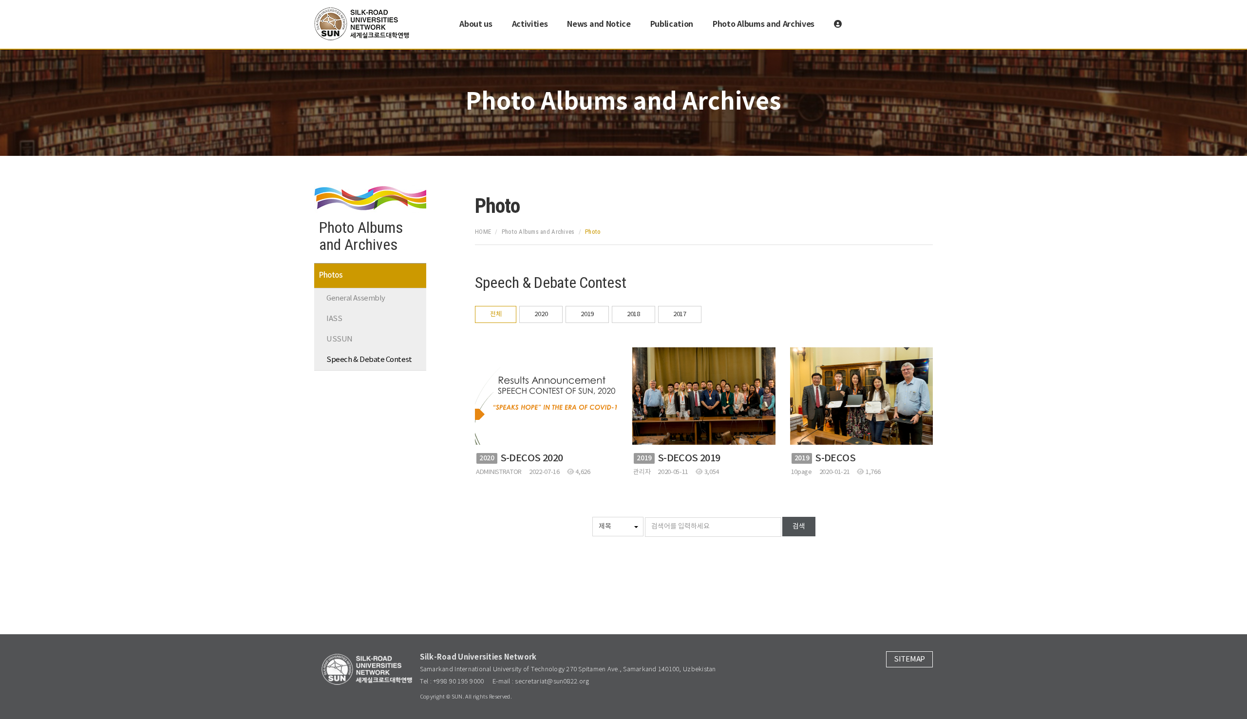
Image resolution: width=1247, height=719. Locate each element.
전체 (495, 314)
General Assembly (355, 298)
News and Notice (598, 24)
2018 (633, 314)
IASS (334, 319)
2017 (679, 314)
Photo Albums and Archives (763, 24)
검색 (799, 526)
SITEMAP (909, 659)
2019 (587, 314)
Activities (530, 24)
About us (475, 24)
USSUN (339, 339)
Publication (671, 24)
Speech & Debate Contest (369, 360)
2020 (541, 314)
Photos (330, 275)
